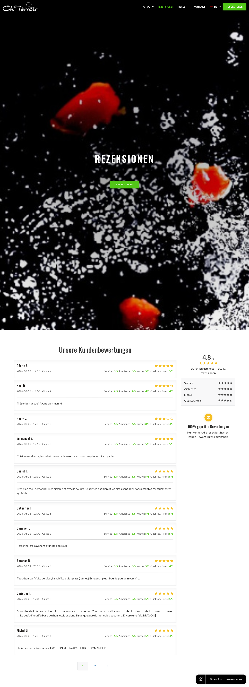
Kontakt (199, 6)
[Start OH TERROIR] (20, 6)
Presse (181, 6)
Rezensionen (166, 6)
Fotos (146, 6)
